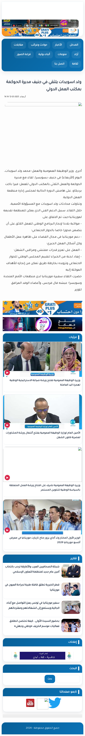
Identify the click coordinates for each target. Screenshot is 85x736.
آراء (76, 54)
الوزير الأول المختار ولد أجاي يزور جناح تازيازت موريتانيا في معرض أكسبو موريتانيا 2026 (44, 540)
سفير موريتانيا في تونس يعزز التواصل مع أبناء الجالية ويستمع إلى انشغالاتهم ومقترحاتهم (33, 606)
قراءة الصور (24, 54)
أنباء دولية (44, 54)
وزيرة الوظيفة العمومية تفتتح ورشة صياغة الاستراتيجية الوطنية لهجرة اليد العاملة (45, 383)
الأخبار (58, 45)
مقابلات (18, 45)
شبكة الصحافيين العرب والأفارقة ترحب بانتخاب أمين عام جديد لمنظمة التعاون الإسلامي (32, 569)
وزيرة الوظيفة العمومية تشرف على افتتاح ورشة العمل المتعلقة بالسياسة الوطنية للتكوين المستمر (44, 488)
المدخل (74, 45)
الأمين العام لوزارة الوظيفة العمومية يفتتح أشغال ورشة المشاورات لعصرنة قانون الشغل (43, 435)
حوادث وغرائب (39, 45)
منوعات (62, 54)
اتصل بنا (59, 64)
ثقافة (75, 64)
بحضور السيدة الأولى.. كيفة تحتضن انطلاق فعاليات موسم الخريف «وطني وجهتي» (34, 624)
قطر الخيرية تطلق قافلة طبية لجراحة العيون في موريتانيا (32, 588)
